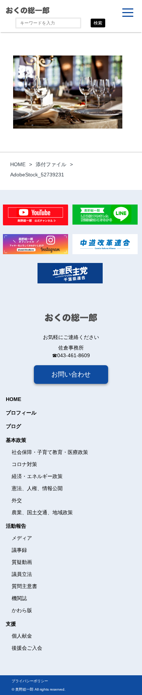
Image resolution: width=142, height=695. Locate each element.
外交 (17, 500)
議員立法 (22, 574)
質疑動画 (22, 562)
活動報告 (16, 526)
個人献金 (22, 636)
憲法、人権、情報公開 (37, 488)
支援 (11, 624)
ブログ (13, 426)
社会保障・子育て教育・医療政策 (50, 452)
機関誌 (19, 598)
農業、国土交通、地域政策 (42, 512)
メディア (22, 538)
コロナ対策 (24, 464)
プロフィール (21, 413)
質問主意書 (24, 586)
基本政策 (16, 440)
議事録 (19, 550)
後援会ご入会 (27, 648)
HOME (13, 399)
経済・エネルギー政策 (37, 476)
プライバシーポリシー (30, 681)
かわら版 (22, 610)
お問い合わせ (71, 374)
